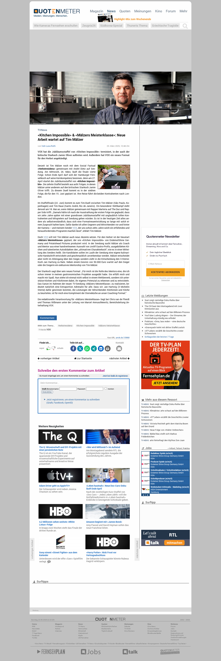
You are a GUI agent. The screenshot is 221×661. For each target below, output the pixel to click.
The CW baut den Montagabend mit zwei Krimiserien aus (163, 307)
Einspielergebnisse (154, 631)
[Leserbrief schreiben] (119, 348)
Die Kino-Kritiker (153, 629)
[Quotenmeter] (56, 13)
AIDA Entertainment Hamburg (170, 489)
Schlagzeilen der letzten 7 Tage (159, 336)
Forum (171, 11)
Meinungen (142, 11)
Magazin (96, 11)
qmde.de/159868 (122, 337)
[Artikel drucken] (107, 348)
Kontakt (173, 631)
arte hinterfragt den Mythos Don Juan (162, 440)
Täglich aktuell (106, 631)
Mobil (34, 631)
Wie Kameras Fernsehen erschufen (55, 25)
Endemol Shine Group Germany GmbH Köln (167, 456)
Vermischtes (82, 629)
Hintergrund (59, 626)
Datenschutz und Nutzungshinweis (177, 634)
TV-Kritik (127, 629)
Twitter (34, 638)
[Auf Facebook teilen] (73, 348)
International (83, 633)
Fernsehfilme (130, 644)
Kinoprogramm (153, 644)
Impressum (175, 640)
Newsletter (36, 629)
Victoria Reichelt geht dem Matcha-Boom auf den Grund (164, 425)
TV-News (81, 626)
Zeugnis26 (89, 25)
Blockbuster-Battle (154, 633)
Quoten (124, 11)
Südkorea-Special (111, 25)
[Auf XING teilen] (93, 348)
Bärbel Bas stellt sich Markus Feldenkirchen (159, 435)
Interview (58, 631)
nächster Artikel (118, 358)
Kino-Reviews (129, 631)
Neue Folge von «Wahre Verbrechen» (162, 430)
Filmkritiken (70, 644)
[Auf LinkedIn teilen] (100, 348)
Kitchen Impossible (85, 325)
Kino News (39, 644)
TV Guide (111, 644)
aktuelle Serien (141, 644)
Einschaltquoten (101, 644)
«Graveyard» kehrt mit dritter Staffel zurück (165, 327)
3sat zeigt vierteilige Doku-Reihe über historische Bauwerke (162, 301)
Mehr (183, 11)
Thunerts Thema (137, 25)
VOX (74, 227)
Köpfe (80, 635)
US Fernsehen (81, 644)
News (111, 11)
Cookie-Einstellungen (178, 637)
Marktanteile (106, 629)
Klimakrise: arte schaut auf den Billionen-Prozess (167, 312)
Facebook (35, 635)
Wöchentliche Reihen (109, 626)
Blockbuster (120, 644)
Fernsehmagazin (59, 644)
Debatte (127, 626)
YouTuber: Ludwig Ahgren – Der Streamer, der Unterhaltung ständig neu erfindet (165, 316)
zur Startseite (84, 358)
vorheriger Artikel (49, 358)
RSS (33, 626)
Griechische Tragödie (165, 25)
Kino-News (151, 626)
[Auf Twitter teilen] (80, 348)
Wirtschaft (82, 631)
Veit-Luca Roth (48, 146)
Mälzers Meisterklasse (109, 325)
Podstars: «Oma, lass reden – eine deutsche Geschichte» (165, 322)
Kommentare (47, 317)
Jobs (172, 629)
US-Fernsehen (83, 638)
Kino (158, 11)
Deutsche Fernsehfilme (168, 644)
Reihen (57, 629)
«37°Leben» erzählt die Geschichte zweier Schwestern (164, 332)
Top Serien (182, 644)
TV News (90, 644)
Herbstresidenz (65, 325)
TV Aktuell (47, 644)
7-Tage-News (37, 633)
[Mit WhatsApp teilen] (86, 348)
